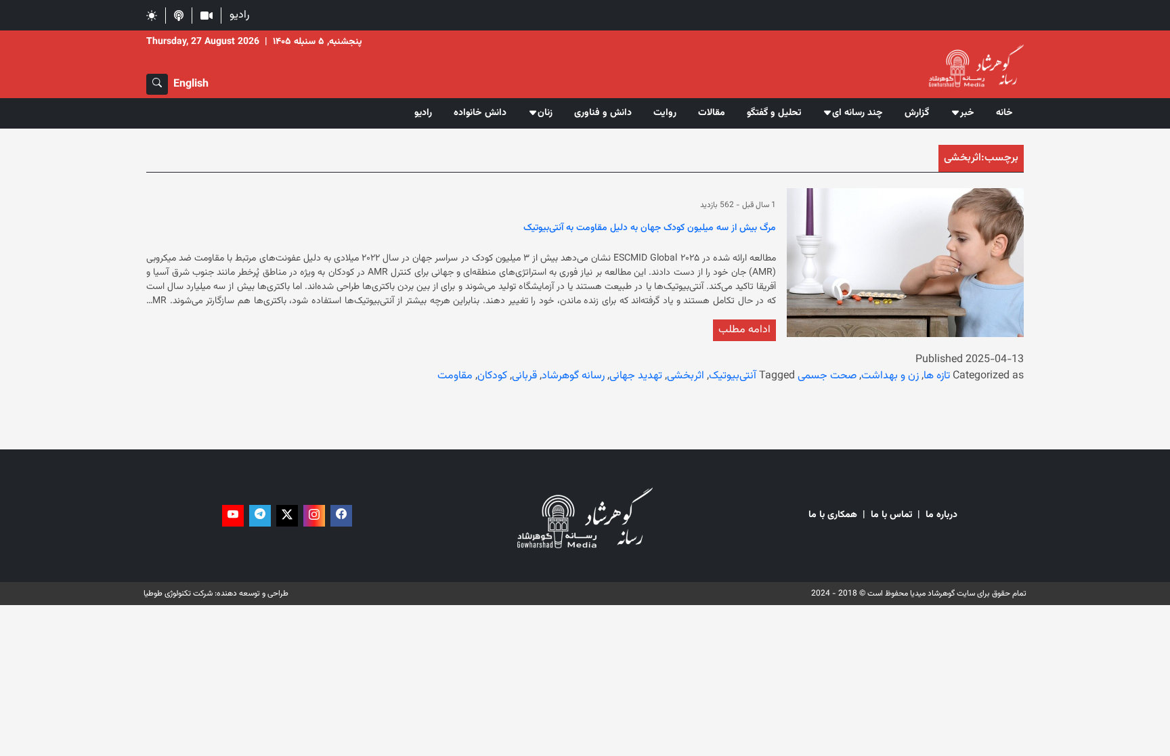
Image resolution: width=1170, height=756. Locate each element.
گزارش (917, 113)
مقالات (711, 113)
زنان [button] (545, 113)
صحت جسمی (827, 376)
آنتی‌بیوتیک (732, 376)
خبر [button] (967, 113)
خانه (1004, 113)
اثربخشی (685, 376)
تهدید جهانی (635, 376)
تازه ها (937, 376)
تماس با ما (891, 515)
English (191, 84)
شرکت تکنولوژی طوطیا (178, 593)
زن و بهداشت (890, 376)
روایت (664, 113)
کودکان (492, 376)
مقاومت (455, 376)
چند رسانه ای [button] (857, 113)
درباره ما (941, 515)
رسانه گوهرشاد (573, 376)
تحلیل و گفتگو (774, 113)
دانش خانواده (480, 113)
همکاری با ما (832, 515)
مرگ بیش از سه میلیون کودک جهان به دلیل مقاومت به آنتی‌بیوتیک (649, 229)
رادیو (239, 15)
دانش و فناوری (603, 113)
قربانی (524, 376)
